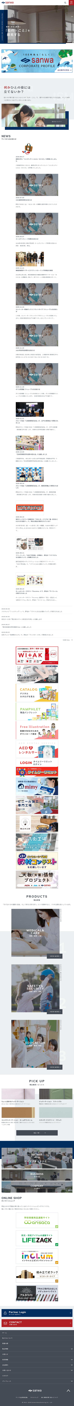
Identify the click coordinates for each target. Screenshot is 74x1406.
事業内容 (5, 1343)
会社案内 (5, 1365)
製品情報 (5, 1349)
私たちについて (7, 1338)
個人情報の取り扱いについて (49, 1397)
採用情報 (5, 1360)
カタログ (5, 1376)
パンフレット (6, 1381)
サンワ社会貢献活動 (21, 1397)
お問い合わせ (6, 1370)
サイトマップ (34, 1397)
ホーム (4, 1333)
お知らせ (5, 1354)
